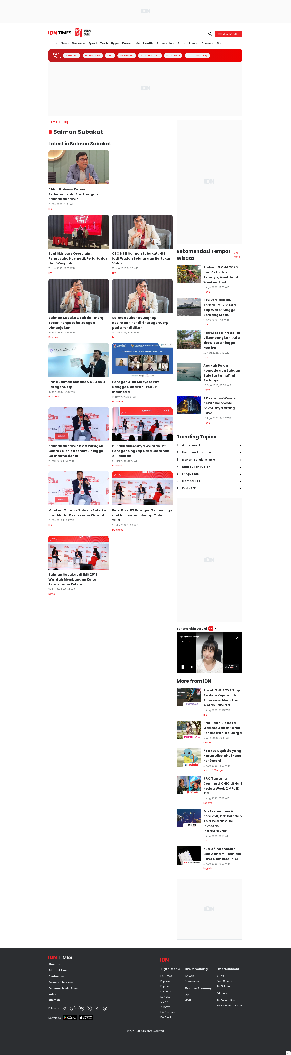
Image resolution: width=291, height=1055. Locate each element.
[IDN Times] (69, 33)
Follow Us (54, 1008)
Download (54, 1018)
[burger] (240, 41)
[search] (210, 34)
